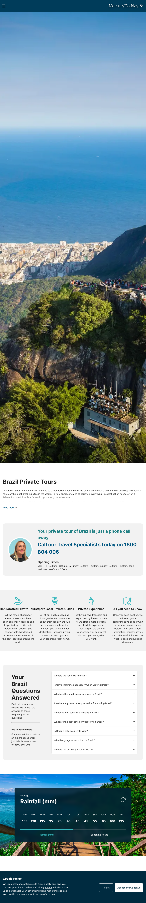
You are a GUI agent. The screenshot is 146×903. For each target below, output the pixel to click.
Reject (106, 887)
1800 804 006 (22, 744)
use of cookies (47, 894)
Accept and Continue (128, 887)
